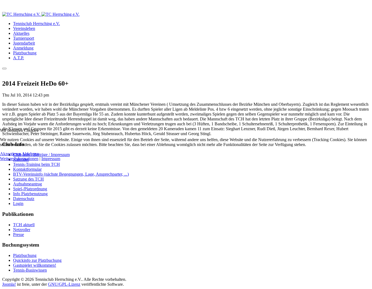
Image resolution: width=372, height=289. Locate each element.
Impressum (50, 158)
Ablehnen (30, 153)
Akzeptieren (10, 153)
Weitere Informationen (19, 158)
